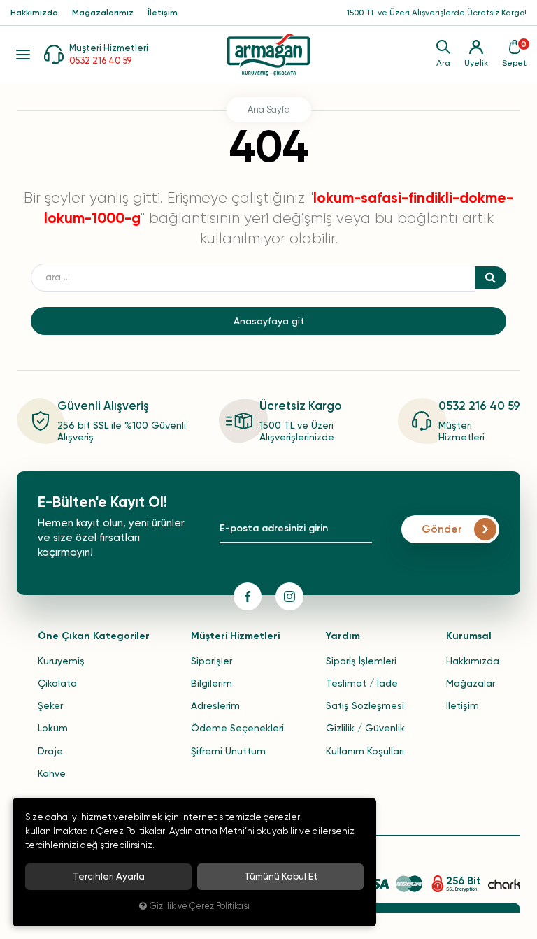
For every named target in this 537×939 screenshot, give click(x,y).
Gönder (442, 529)
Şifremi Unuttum (228, 751)
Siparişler (211, 660)
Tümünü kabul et (280, 876)
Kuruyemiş (61, 660)
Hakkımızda (34, 12)
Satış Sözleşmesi (365, 705)
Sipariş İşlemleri (361, 660)
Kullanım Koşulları (365, 751)
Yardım (343, 636)
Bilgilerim (211, 683)
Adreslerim (215, 705)
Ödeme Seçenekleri (237, 727)
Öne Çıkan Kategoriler (94, 636)
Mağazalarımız (103, 12)
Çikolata (57, 683)
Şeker (50, 705)
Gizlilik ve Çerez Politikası (200, 906)
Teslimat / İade (362, 683)
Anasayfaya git (269, 321)
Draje (50, 751)
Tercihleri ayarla (109, 876)
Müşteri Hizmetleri (235, 636)
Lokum (53, 727)
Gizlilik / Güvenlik (365, 727)
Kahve (52, 773)
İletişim (163, 12)
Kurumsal (469, 636)
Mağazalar (470, 683)
